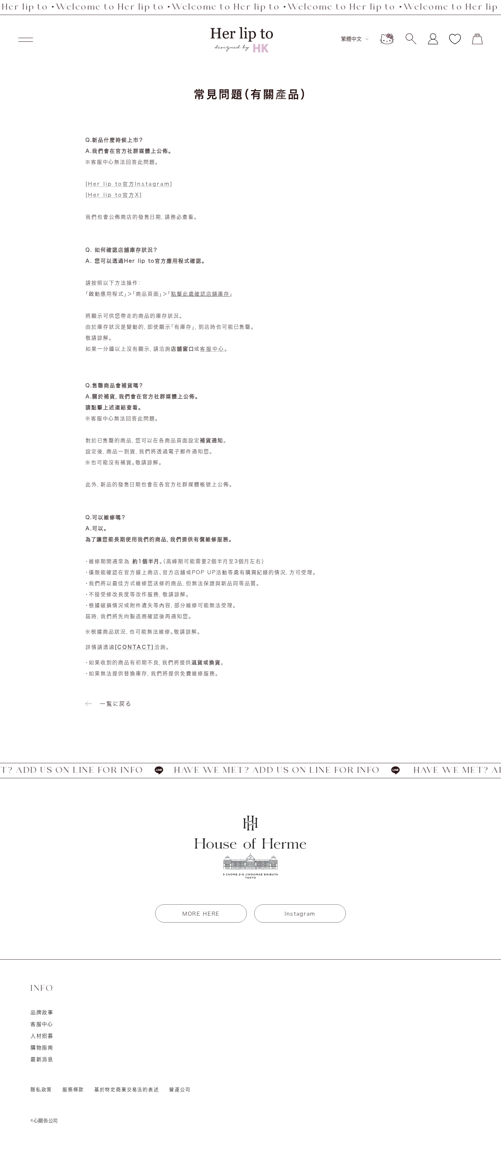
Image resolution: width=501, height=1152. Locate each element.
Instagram (300, 913)
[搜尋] (411, 38)
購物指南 (42, 1047)
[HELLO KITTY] (387, 39)
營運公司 (179, 1089)
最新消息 (42, 1059)
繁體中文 (351, 39)
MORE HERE (201, 913)
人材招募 (42, 1035)
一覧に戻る (116, 703)
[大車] (477, 39)
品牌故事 (42, 1012)
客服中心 (212, 348)
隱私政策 (41, 1089)
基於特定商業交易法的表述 (126, 1089)
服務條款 (73, 1089)
